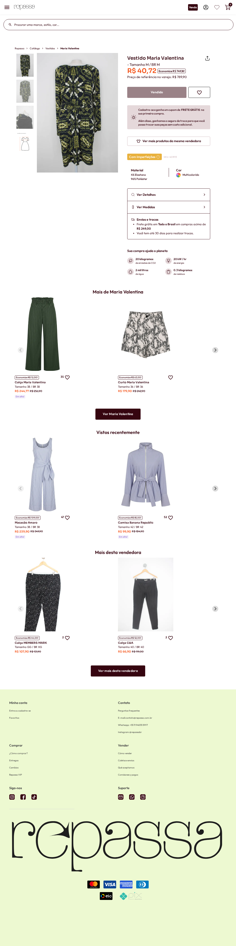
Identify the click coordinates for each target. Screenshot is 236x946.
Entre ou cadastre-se (20, 710)
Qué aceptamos (126, 767)
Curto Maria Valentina (133, 382)
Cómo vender (125, 753)
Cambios (13, 767)
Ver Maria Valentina (118, 414)
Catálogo (35, 48)
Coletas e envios (126, 760)
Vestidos (50, 48)
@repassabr (130, 732)
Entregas (13, 760)
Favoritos (14, 717)
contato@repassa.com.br (135, 717)
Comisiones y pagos (128, 774)
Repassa (19, 48)
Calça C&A (125, 642)
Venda (193, 7)
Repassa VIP (15, 774)
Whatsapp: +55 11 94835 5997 (133, 724)
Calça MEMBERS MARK (31, 642)
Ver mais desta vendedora (118, 671)
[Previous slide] (21, 350)
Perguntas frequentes (129, 710)
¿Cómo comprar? (18, 753)
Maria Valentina (69, 48)
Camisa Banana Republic (135, 522)
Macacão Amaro (26, 522)
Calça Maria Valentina (30, 382)
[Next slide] (215, 350)
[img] (217, 7)
